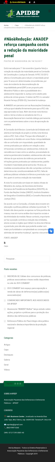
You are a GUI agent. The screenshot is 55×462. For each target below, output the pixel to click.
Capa (6, 246)
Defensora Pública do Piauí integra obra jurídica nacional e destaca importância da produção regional (28, 324)
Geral (6, 365)
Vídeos (7, 370)
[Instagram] (18, 384)
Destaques (8, 355)
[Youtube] (20, 384)
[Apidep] (23, 13)
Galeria (7, 360)
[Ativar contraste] (29, 2)
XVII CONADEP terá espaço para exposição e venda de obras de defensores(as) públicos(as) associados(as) (28, 291)
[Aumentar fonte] (34, 2)
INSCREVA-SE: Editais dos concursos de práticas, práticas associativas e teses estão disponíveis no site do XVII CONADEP (29, 279)
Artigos (7, 345)
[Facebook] (15, 384)
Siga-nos (10, 384)
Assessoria (21, 61)
